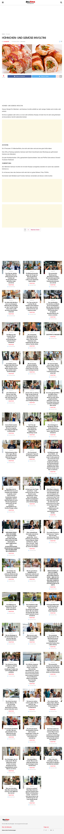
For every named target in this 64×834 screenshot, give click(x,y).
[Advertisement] (32, 19)
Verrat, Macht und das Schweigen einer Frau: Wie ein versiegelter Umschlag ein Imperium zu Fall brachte (11, 428)
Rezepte (8, 34)
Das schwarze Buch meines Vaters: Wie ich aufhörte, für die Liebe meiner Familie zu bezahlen (53, 704)
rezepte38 (6, 41)
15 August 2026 (32, 314)
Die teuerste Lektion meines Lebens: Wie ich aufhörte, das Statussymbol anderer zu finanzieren (32, 704)
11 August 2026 (53, 648)
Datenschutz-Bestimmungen (9, 830)
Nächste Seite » (35, 230)
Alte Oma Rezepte (10, 823)
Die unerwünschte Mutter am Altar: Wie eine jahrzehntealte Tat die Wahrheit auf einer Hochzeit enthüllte (11, 732)
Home (3, 34)
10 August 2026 (32, 711)
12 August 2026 (53, 542)
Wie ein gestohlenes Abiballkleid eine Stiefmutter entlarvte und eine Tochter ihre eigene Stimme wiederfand (32, 574)
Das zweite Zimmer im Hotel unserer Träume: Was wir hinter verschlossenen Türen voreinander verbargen (53, 535)
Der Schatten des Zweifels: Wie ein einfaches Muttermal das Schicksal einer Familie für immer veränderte (11, 574)
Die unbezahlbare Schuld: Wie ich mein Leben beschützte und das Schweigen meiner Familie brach (32, 762)
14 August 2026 (32, 404)
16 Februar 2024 (15, 41)
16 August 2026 (11, 286)
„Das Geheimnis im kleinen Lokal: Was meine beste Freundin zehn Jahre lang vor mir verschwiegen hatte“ (11, 396)
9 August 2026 (11, 797)
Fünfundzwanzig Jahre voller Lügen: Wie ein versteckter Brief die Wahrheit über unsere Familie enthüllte (11, 455)
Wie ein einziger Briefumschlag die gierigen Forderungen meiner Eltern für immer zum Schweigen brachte (32, 367)
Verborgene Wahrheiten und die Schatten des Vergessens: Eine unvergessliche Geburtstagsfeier (52, 608)
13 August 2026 (11, 462)
